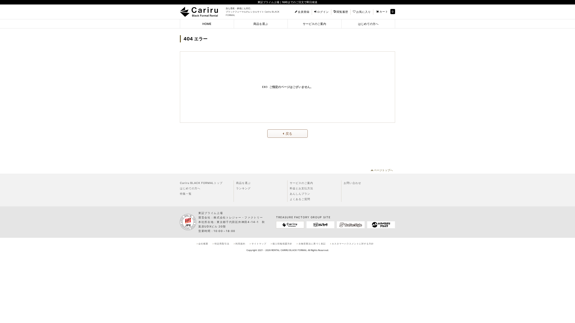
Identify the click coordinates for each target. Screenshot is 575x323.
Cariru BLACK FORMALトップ (201, 183)
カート (383, 11)
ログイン (323, 11)
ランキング (243, 188)
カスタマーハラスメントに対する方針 (353, 243)
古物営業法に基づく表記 (312, 243)
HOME (206, 24)
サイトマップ (259, 243)
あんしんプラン (300, 193)
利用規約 (240, 243)
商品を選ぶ (260, 24)
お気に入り (363, 11)
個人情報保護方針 (282, 243)
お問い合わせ (352, 183)
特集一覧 (186, 193)
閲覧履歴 (342, 11)
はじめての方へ (368, 24)
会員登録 (304, 11)
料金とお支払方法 (301, 188)
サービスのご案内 (314, 24)
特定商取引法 (222, 243)
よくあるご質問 (300, 199)
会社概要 (203, 243)
